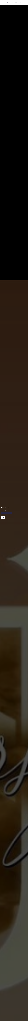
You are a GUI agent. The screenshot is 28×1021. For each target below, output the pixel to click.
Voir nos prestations (6, 513)
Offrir (3, 517)
